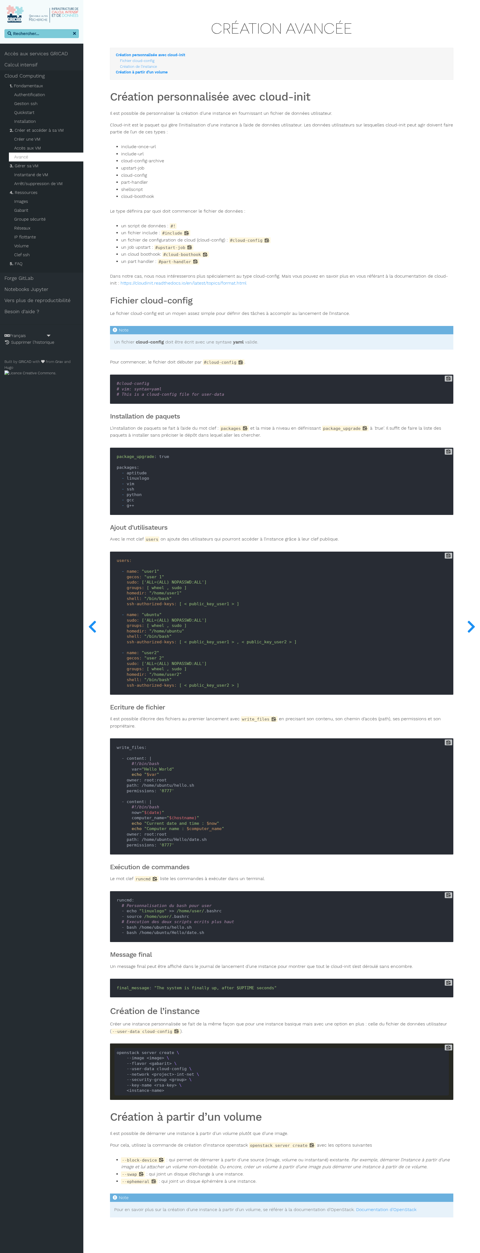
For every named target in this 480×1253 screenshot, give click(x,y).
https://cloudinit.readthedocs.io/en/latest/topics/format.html (183, 283)
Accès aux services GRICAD (36, 53)
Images (21, 201)
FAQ (16, 263)
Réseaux (22, 228)
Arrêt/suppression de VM (38, 183)
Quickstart (24, 112)
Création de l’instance (138, 67)
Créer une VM (27, 139)
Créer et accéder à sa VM (37, 130)
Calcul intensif (21, 65)
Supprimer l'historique (32, 342)
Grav (59, 362)
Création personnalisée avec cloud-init (150, 55)
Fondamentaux (26, 85)
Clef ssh (22, 254)
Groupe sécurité (30, 219)
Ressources (24, 192)
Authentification (29, 94)
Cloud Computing (24, 76)
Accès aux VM (27, 148)
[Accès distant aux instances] (92, 626)
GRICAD (25, 362)
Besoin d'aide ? (21, 311)
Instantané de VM (31, 174)
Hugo (8, 367)
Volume (21, 245)
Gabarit (21, 210)
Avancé (21, 157)
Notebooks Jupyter (26, 289)
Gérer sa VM (24, 165)
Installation (25, 121)
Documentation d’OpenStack (386, 1209)
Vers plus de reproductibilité (37, 300)
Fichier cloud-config (137, 61)
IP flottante (25, 237)
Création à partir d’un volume (142, 72)
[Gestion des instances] (471, 626)
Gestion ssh (26, 103)
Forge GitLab (19, 278)
